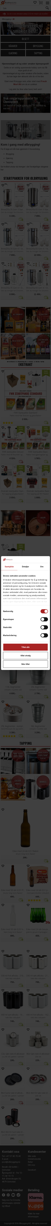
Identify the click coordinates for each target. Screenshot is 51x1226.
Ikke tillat (25, 664)
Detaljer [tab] (25, 566)
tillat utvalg (26, 655)
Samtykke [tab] (9, 566)
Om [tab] (41, 566)
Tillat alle (25, 647)
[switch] (44, 619)
